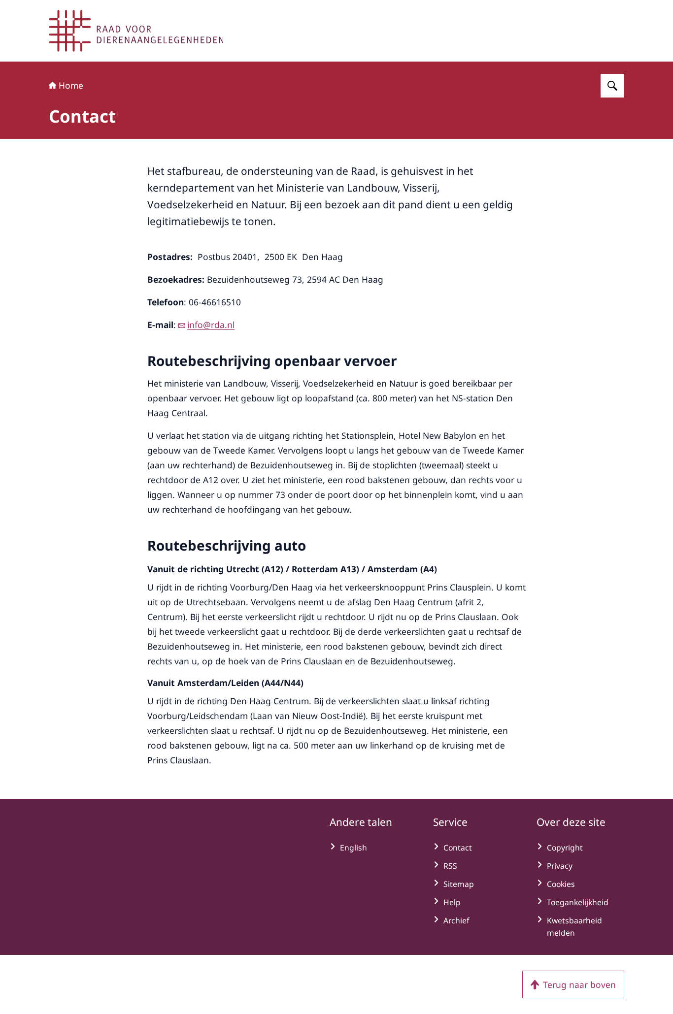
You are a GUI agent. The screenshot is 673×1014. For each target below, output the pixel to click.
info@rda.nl (211, 324)
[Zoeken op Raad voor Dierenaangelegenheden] (612, 86)
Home (71, 85)
